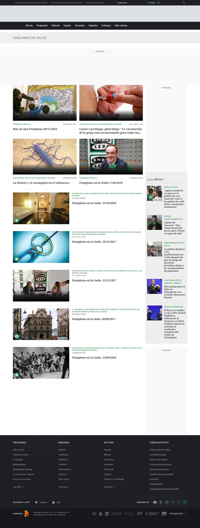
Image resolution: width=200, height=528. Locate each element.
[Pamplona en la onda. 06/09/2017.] (41, 324)
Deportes (93, 25)
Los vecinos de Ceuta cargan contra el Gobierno (66, 3)
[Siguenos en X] (178, 502)
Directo (29, 25)
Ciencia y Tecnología (114, 479)
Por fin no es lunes (22, 479)
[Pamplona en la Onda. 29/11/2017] (41, 247)
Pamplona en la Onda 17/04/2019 (101, 183)
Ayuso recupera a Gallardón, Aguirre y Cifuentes (31, 3)
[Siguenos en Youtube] (155, 502)
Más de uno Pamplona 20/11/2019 (35, 129)
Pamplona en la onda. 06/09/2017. (94, 319)
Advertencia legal (158, 454)
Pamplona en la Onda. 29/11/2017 (94, 242)
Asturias (62, 474)
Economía (80, 25)
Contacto (154, 479)
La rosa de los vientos (23, 474)
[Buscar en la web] (183, 3)
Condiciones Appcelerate (161, 474)
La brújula (18, 459)
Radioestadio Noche (22, 469)
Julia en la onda (20, 454)
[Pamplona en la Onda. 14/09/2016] (41, 363)
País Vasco (64, 479)
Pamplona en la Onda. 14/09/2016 (94, 357)
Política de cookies (159, 459)
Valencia (63, 464)
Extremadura (65, 469)
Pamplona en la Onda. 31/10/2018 (94, 203)
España (67, 25)
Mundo (107, 454)
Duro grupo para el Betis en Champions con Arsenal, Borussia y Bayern (175, 292)
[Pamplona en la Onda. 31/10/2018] (41, 208)
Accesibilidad (156, 484)
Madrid (62, 450)
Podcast (56, 25)
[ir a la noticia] (154, 193)
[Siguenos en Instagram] (166, 502)
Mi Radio (152, 3)
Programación (122, 3)
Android (43, 502)
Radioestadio (19, 464)
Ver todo (17, 487)
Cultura (107, 474)
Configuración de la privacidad (164, 489)
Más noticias (121, 25)
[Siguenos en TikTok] (161, 502)
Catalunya (63, 454)
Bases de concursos (159, 469)
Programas (42, 25)
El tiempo (106, 25)
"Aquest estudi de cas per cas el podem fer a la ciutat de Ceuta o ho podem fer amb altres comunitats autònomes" (174, 198)
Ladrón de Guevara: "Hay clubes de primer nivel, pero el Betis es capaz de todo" (174, 228)
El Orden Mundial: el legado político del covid (100, 3)
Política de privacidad (160, 450)
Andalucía (63, 459)
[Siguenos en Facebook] (172, 502)
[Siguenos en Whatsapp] (184, 502)
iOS (58, 502)
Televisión (109, 469)
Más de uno (18, 450)
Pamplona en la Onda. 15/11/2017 (94, 280)
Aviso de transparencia (161, 464)
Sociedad (108, 464)
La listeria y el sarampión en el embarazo (41, 183)
